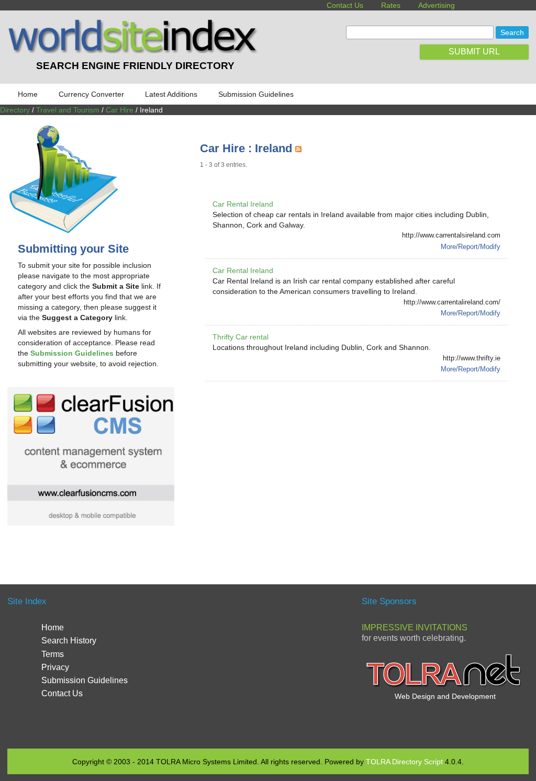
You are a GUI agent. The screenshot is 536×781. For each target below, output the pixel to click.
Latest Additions (171, 94)
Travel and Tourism (67, 110)
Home (28, 94)
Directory (15, 110)
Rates (390, 5)
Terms (52, 654)
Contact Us (345, 5)
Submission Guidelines (256, 94)
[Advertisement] (368, 470)
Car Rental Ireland (243, 204)
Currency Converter (91, 94)
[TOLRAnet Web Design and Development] (444, 686)
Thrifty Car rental (241, 337)
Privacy (55, 667)
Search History (68, 640)
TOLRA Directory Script (404, 761)
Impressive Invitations (414, 627)
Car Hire (119, 110)
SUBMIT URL (474, 51)
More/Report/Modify (470, 247)
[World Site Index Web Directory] (135, 51)
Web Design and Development (445, 696)
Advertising (436, 5)
